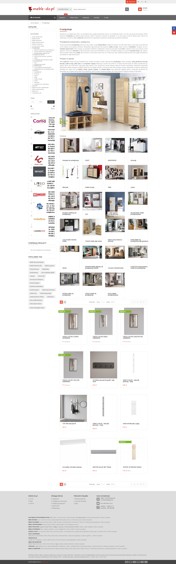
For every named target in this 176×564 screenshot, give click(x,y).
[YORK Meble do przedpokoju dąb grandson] (137, 224)
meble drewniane (69, 544)
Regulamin (55, 499)
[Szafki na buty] (92, 172)
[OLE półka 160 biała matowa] (73, 452)
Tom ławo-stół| (102, 531)
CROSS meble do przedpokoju (43, 52)
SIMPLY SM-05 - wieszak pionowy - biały (131, 380)
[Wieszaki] (69, 172)
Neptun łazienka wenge (61, 548)
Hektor (73, 529)
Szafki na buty (38, 79)
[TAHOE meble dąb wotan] (92, 227)
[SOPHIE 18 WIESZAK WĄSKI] (133, 451)
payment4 (138, 562)
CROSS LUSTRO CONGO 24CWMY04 (70, 337)
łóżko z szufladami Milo (73, 546)
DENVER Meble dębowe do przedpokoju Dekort (41, 54)
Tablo (44, 544)
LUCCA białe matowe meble (69, 240)
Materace (62, 546)
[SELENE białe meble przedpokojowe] (137, 198)
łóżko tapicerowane (35, 304)
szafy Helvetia (39, 535)
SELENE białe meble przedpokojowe (39, 65)
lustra (57, 540)
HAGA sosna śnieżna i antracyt (43, 56)
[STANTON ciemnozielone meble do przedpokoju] (137, 252)
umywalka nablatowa (110, 548)
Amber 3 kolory (46, 520)
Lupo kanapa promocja (71, 524)
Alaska (46, 529)
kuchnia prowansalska (36, 286)
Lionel (68, 529)
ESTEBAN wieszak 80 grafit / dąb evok (103, 380)
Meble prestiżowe (37, 44)
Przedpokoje (36, 48)
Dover (69, 520)
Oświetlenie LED (36, 93)
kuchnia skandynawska (93, 517)
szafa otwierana (63, 535)
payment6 (146, 562)
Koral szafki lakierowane (47, 548)
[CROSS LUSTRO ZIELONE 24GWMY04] (73, 364)
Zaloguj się (145, 1)
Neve (41, 529)
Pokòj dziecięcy (34, 269)
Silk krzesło (93, 531)
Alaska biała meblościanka (59, 520)
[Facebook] (174, 28)
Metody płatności (80, 499)
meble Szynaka (71, 517)
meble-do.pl (44, 562)
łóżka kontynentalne (53, 546)
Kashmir (51, 529)
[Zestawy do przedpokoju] (69, 145)
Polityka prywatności (58, 503)
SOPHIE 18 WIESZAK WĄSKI (132, 467)
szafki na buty (51, 540)
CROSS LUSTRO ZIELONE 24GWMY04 (70, 380)
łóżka (52, 544)
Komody (36, 74)
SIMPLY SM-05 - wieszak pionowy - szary (101, 424)
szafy (44, 540)
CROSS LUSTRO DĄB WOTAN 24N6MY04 (133, 337)
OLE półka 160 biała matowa (72, 467)
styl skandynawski (71, 540)
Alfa (46, 535)
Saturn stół (49, 531)
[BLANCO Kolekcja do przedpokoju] (69, 201)
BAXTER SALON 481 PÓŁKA (102, 467)
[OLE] (92, 201)
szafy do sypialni (86, 535)
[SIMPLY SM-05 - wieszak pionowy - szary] (103, 408)
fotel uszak (41, 276)
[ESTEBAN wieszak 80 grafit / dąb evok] (103, 365)
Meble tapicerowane (38, 42)
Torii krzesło (41, 531)
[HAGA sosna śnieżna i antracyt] (115, 225)
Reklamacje (56, 508)
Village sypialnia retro (41, 546)
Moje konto (132, 2)
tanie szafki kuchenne (36, 300)
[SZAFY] (92, 145)
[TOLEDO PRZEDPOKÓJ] (115, 252)
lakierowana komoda (48, 290)
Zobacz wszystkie (105, 517)
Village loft (62, 529)
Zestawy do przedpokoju (41, 84)
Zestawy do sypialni (108, 546)
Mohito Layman (49, 266)
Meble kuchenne (37, 40)
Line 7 (39, 520)
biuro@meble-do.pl (106, 503)
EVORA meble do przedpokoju (68, 294)
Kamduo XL (76, 522)
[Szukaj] (127, 9)
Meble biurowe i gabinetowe (40, 87)
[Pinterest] (174, 32)
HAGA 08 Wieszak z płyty (131, 424)
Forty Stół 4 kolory (69, 531)
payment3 (134, 562)
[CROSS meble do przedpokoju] (92, 279)
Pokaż (108, 302)
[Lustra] (137, 172)
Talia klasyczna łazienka (97, 548)
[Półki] (115, 172)
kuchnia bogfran (34, 283)
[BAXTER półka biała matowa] (103, 452)
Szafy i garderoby (37, 37)
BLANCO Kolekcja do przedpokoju (44, 50)
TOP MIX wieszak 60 (69, 424)
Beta (49, 535)
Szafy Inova (31, 535)
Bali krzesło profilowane (82, 531)
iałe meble (53, 517)
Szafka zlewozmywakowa (92, 522)
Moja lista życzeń (138, 1)
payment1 (126, 562)
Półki (35, 77)
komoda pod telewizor (36, 279)
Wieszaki (36, 82)
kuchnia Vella (61, 517)
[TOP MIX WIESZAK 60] (73, 408)
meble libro (50, 297)
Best (48, 544)
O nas (31, 499)
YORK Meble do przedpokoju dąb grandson (43, 69)
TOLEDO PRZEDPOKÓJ (115, 268)
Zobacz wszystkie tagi (36, 308)
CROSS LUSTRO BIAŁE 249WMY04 (100, 337)
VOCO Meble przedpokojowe (42, 67)
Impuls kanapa (60, 524)
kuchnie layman (34, 290)
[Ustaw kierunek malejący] (104, 302)
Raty (76, 503)
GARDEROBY (37, 72)
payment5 (142, 562)
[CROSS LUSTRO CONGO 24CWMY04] (73, 321)
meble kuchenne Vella (46, 522)
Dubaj (53, 524)
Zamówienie (142, 1)
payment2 (130, 562)
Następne (146, 302)
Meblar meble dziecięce (35, 544)
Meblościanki (36, 39)
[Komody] (137, 145)
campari (32, 276)
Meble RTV (35, 91)
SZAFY (36, 81)
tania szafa (54, 535)
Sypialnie (34, 86)
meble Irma (33, 293)
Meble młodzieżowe (38, 89)
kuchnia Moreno (66, 522)
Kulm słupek (73, 548)
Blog (31, 501)
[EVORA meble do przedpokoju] (69, 279)
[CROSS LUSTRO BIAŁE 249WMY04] (103, 321)
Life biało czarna (76, 520)
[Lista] (64, 302)
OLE (35, 63)
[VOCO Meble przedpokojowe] (115, 280)
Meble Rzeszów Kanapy (36, 262)
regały (56, 544)
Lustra (36, 75)
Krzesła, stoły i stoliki (38, 46)
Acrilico (82, 522)
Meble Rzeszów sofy (36, 266)
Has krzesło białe (58, 531)
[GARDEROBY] (115, 145)
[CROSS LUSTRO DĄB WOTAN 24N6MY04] (133, 321)
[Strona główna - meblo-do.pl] (41, 9)
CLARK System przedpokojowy (113, 213)
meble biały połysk (45, 293)
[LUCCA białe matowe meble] (69, 225)
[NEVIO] (69, 249)
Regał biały (45, 269)
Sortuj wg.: (92, 302)
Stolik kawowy (34, 272)
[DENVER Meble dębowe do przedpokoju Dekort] (92, 252)
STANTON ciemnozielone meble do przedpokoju (43, 60)
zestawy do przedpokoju (35, 540)
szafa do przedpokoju (74, 535)
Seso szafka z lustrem (83, 548)
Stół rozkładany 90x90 (47, 272)
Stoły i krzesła (57, 522)
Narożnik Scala (46, 524)
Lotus (56, 529)
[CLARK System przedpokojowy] (115, 205)
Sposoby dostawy (80, 501)
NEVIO (36, 58)
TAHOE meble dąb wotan (93, 241)
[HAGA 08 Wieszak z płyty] (133, 408)
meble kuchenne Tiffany (37, 297)
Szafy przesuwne (97, 546)
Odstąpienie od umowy (59, 501)
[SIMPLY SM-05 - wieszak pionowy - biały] (133, 365)
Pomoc (32, 503)
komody (62, 540)
